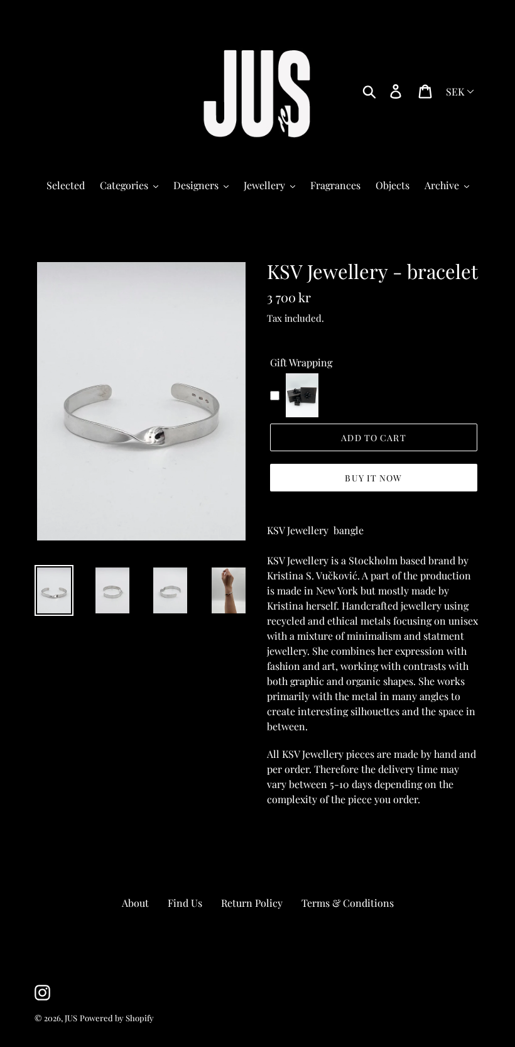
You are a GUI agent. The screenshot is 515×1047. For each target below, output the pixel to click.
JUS (71, 1017)
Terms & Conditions (347, 902)
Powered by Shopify (117, 1017)
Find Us (185, 902)
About (135, 902)
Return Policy (252, 902)
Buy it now (373, 478)
